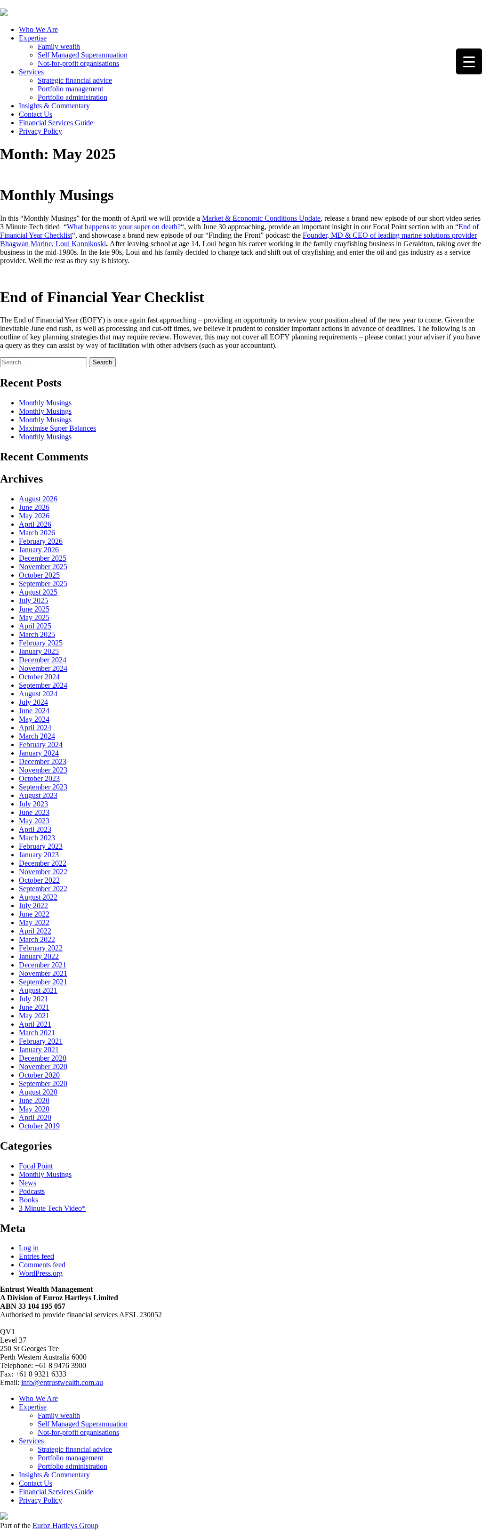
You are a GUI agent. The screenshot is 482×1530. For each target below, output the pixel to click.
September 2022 (43, 889)
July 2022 (33, 906)
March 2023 (37, 838)
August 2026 (38, 499)
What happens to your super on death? (124, 227)
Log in (29, 1248)
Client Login (19, 4)
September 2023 (43, 787)
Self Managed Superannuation (83, 55)
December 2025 (42, 558)
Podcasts (32, 1191)
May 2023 (34, 821)
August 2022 (38, 897)
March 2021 (37, 1033)
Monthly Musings (45, 403)
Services (31, 72)
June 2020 (34, 1100)
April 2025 (35, 626)
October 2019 (39, 1126)
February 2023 (41, 846)
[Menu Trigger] (469, 61)
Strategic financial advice (75, 80)
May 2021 (34, 1016)
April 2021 (35, 1024)
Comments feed (42, 1265)
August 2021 (38, 990)
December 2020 (42, 1058)
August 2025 (38, 592)
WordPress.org (41, 1273)
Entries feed (36, 1256)
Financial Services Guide (56, 123)
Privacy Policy (40, 131)
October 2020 (39, 1075)
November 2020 (43, 1067)
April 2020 (35, 1117)
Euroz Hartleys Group (65, 1526)
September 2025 (43, 584)
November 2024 (43, 668)
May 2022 (34, 922)
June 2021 (34, 1007)
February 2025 (41, 643)
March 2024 (37, 736)
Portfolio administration (72, 97)
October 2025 (39, 575)
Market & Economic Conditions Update (261, 218)
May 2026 (34, 516)
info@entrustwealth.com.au (62, 1382)
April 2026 (35, 524)
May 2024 (34, 719)
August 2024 (38, 694)
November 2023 (43, 770)
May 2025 (34, 617)
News (27, 1183)
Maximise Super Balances (57, 428)
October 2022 (39, 880)
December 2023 (42, 761)
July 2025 (33, 600)
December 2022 (42, 863)
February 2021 (41, 1041)
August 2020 (38, 1092)
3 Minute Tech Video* (52, 1208)
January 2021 (39, 1050)
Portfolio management (70, 89)
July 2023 (33, 804)
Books (28, 1200)
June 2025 (34, 609)
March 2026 (37, 533)
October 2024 (39, 677)
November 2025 (43, 567)
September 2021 (43, 982)
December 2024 (42, 660)
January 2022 (39, 956)
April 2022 (35, 931)
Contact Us (35, 114)
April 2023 (35, 829)
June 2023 (34, 812)
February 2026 (41, 541)
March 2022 (37, 939)
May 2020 (34, 1109)
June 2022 (34, 914)
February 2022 (41, 948)
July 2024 (33, 702)
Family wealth (59, 46)
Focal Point (36, 1166)
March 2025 (37, 634)
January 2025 (39, 651)
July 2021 (33, 999)
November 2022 (43, 872)
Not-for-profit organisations (78, 63)
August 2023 (38, 795)
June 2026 (34, 507)
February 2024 (41, 745)
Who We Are (38, 29)
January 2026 (39, 550)
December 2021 (42, 965)
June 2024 (34, 711)
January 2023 (39, 855)
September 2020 (43, 1083)
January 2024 (39, 753)
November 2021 (43, 973)
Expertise (33, 38)
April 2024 (35, 728)
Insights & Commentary (54, 106)
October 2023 (39, 778)
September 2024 (43, 685)
